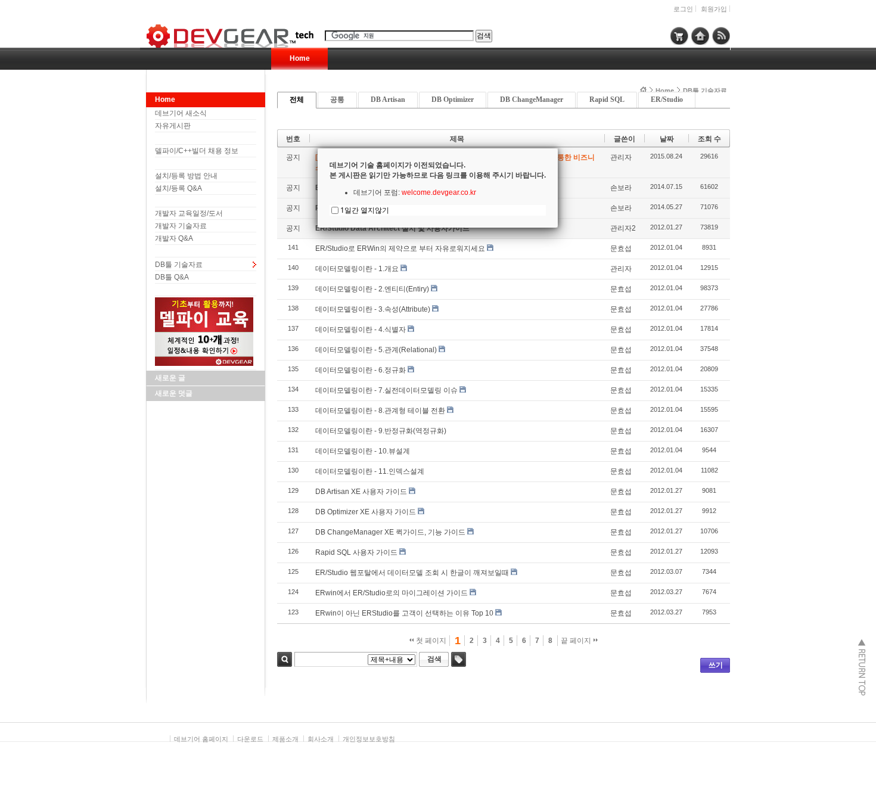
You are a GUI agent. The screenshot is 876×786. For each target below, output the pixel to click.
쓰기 (716, 665)
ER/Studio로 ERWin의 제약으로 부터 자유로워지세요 (400, 248)
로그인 (683, 9)
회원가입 (714, 9)
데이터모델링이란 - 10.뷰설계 (362, 451)
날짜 (667, 139)
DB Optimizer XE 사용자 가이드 (365, 512)
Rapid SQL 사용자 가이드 (356, 552)
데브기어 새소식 (181, 113)
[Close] (558, 148)
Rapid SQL (607, 99)
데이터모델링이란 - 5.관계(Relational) (376, 350)
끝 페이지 (577, 640)
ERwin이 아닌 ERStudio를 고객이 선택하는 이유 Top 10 (404, 613)
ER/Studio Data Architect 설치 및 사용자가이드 (392, 228)
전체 (297, 99)
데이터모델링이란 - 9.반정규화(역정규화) (380, 431)
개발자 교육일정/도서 (189, 213)
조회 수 (709, 139)
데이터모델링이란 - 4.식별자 (360, 329)
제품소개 (285, 738)
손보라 (621, 188)
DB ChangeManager (531, 99)
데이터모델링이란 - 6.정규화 (360, 370)
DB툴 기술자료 (179, 264)
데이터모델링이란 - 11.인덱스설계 (369, 471)
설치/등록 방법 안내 (186, 176)
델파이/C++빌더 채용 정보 (196, 151)
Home (300, 58)
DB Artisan (388, 99)
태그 (458, 659)
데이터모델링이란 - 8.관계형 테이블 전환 (380, 410)
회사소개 (320, 738)
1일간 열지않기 (364, 210)
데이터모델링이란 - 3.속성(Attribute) (372, 309)
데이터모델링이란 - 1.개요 (357, 269)
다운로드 (250, 738)
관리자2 (623, 228)
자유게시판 (173, 126)
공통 (337, 99)
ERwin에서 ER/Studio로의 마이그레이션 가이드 (391, 593)
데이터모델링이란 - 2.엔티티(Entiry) (372, 289)
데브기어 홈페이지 (201, 738)
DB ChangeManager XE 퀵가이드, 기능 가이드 (390, 532)
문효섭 (621, 248)
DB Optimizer (452, 99)
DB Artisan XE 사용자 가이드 (361, 491)
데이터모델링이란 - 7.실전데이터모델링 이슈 (386, 390)
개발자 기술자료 (181, 226)
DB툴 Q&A (172, 277)
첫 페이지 (430, 640)
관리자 (621, 157)
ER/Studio (667, 99)
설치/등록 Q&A (178, 188)
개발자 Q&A (174, 238)
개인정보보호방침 (369, 738)
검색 (284, 659)
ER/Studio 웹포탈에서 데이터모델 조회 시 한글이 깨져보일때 (412, 572)
